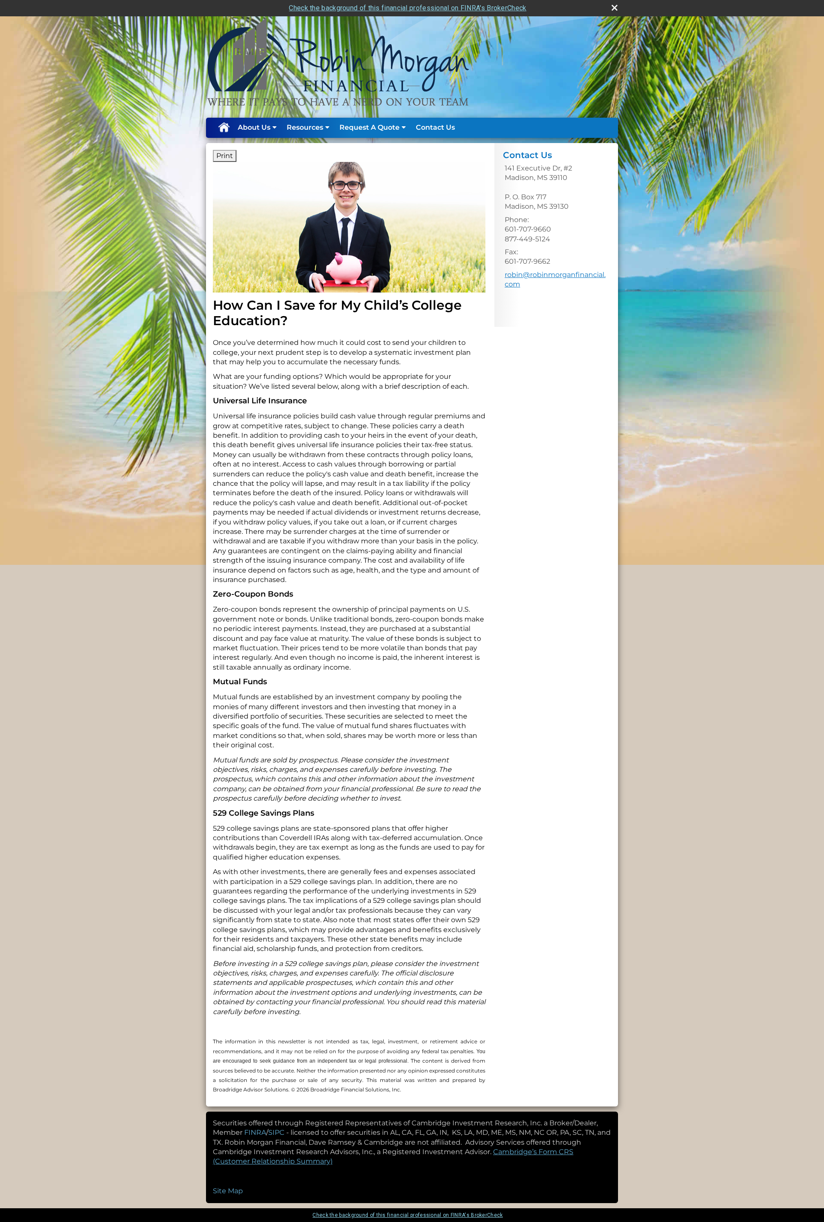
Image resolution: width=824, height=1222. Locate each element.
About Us (254, 127)
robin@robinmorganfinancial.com (555, 279)
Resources (305, 127)
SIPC (277, 1132)
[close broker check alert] (614, 7)
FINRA (255, 1132)
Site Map (228, 1191)
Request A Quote (369, 127)
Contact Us (435, 127)
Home (224, 127)
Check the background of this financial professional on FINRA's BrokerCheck (407, 8)
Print (224, 156)
